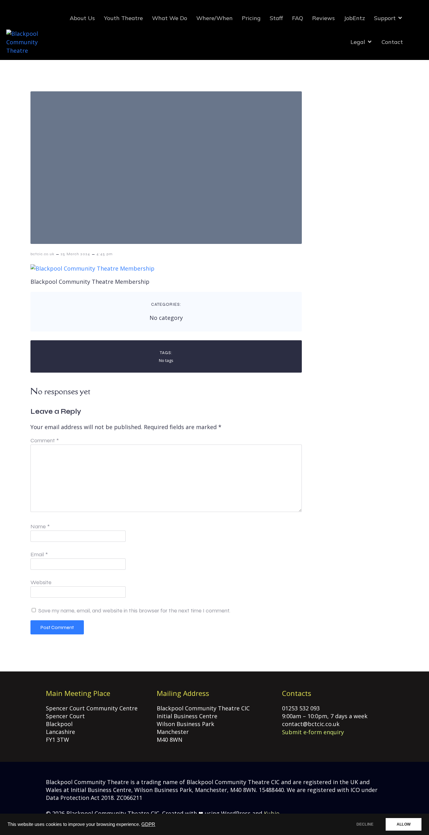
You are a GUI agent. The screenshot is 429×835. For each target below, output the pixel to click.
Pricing (251, 18)
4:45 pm (104, 254)
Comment (44, 440)
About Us (82, 18)
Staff (276, 18)
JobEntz (354, 18)
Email (39, 554)
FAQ (297, 18)
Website (41, 582)
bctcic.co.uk (42, 254)
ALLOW (403, 824)
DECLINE (364, 824)
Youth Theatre (123, 18)
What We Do (169, 18)
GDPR (148, 824)
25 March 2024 (75, 254)
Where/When (214, 18)
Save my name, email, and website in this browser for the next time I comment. (134, 610)
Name (40, 526)
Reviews (323, 18)
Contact (392, 42)
